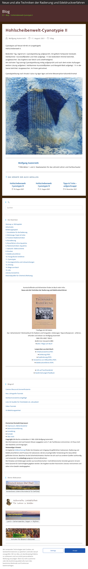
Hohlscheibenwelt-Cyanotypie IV (44, 184)
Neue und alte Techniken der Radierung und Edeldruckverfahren (43, 2)
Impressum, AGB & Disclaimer (17, 426)
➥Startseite (9, 227)
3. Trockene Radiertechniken (15, 238)
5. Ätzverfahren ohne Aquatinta (16, 243)
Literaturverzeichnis (12, 273)
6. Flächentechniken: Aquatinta (16, 246)
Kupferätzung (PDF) (44, 357)
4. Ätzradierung (11, 240)
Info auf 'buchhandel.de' (45, 370)
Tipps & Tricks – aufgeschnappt (70, 184)
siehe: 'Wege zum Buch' (45, 344)
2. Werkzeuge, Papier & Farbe (15, 235)
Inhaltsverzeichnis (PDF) (45, 352)
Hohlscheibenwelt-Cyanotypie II (22, 15)
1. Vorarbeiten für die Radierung (16, 232)
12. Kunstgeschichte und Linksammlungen (20, 262)
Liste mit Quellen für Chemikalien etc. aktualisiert (22, 402)
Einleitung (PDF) (44, 354)
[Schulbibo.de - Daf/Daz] (23, 487)
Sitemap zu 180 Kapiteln (14, 224)
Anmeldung (11, 431)
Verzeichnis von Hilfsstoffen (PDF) (44, 360)
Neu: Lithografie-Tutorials (14, 393)
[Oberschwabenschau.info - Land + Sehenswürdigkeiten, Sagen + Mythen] (23, 517)
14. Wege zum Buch (12, 267)
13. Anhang (9, 265)
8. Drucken (9, 251)
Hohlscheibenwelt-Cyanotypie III (18, 184)
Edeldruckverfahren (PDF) (45, 363)
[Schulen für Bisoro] (23, 534)
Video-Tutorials (11, 406)
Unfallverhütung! (20, 450)
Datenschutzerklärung (14, 428)
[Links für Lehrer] (23, 502)
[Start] (3, 15)
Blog (52, 38)
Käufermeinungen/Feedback (45, 373)
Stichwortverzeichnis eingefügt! (16, 398)
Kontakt (10, 434)
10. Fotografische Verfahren (15, 257)
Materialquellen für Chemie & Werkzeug (19, 276)
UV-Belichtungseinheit (13, 410)
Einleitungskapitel (12, 230)
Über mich (10, 436)
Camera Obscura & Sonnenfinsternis (18, 389)
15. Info (8, 270)
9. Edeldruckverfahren (13, 254)
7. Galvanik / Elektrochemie (15, 249)
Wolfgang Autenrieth (17, 38)
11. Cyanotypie (11, 259)
